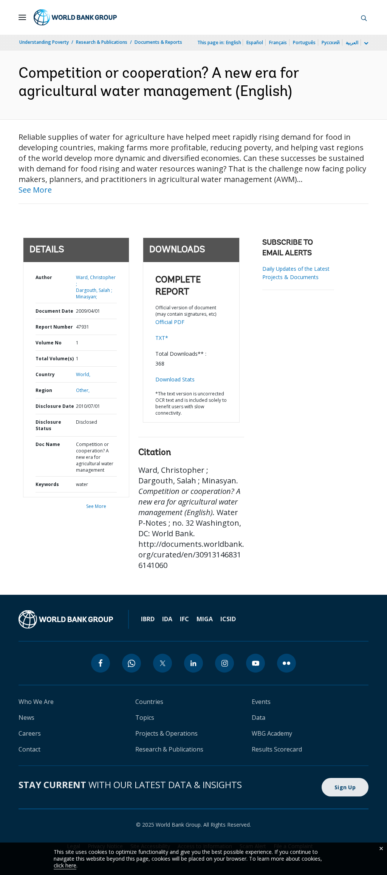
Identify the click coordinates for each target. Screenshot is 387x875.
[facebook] (100, 663)
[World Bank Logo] (75, 17)
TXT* (161, 337)
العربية (352, 42)
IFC (184, 619)
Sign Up (345, 787)
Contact (29, 749)
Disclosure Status (48, 425)
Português (304, 42)
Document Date (54, 311)
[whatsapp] (131, 663)
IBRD (148, 619)
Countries (149, 702)
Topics (144, 717)
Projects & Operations (166, 733)
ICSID (228, 619)
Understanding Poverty (44, 42)
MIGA (205, 619)
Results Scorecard (277, 749)
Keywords (47, 484)
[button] (363, 17)
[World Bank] (66, 619)
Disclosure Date (55, 406)
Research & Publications (101, 42)
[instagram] (224, 663)
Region (44, 390)
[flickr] (286, 663)
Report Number (54, 327)
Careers (30, 733)
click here (65, 865)
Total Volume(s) (55, 358)
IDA (167, 619)
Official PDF (169, 322)
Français (278, 42)
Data (258, 717)
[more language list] (365, 43)
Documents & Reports (158, 42)
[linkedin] (193, 663)
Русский (331, 42)
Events (261, 702)
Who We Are (36, 702)
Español (254, 42)
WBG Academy (272, 733)
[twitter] (162, 663)
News (26, 717)
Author (44, 277)
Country (45, 374)
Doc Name (48, 444)
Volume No (49, 343)
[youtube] (255, 663)
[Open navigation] (22, 17)
